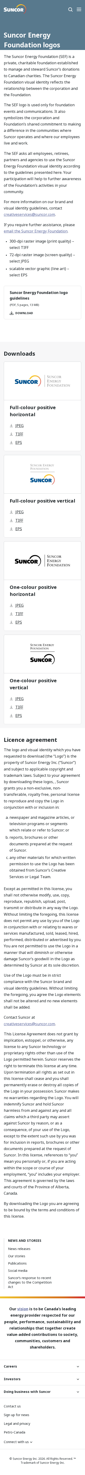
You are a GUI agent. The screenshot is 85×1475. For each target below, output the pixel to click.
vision (22, 1308)
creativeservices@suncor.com (29, 214)
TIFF (19, 434)
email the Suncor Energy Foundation (36, 231)
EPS (18, 442)
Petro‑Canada (14, 1432)
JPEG (19, 425)
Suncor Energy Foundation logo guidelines (39, 295)
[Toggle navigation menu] (79, 9)
